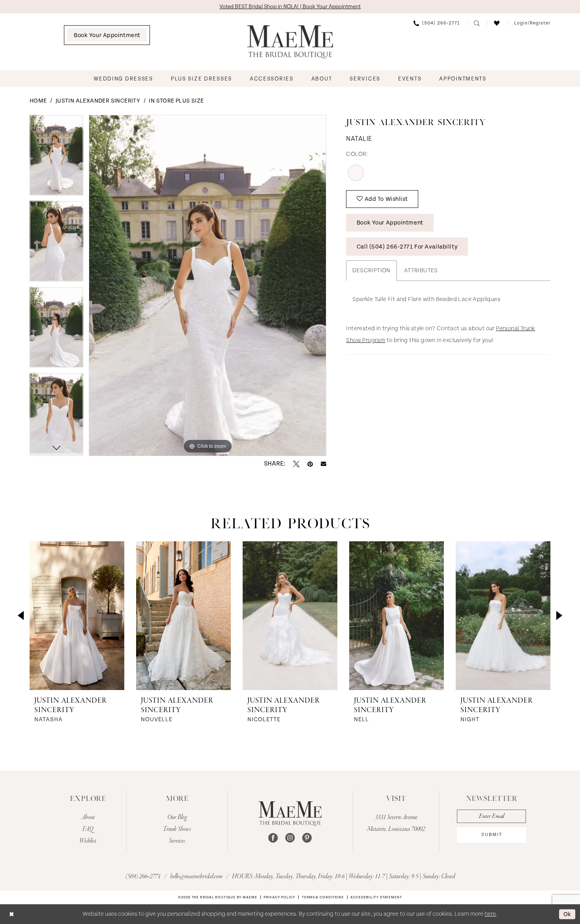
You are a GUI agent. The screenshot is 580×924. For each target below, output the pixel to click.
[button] (532, 23)
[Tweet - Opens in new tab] (296, 464)
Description (371, 270)
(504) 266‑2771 (143, 876)
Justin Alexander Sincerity (98, 100)
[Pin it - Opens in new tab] (310, 464)
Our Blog (177, 817)
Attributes (421, 270)
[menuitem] (107, 35)
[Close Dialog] (11, 914)
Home (38, 100)
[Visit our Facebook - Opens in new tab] (273, 838)
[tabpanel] (56, 158)
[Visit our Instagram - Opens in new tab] (290, 838)
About (88, 817)
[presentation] (77, 615)
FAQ (88, 829)
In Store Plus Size (176, 100)
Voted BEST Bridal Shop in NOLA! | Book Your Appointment (290, 7)
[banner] (290, 41)
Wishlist (87, 841)
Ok (567, 914)
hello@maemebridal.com (197, 876)
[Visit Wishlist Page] (497, 23)
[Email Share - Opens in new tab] (323, 464)
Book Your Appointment (390, 222)
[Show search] (477, 23)
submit (491, 834)
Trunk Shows (177, 829)
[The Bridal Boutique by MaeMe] (290, 813)
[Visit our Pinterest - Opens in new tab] (307, 838)
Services (177, 841)
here (490, 914)
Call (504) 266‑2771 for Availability (407, 246)
